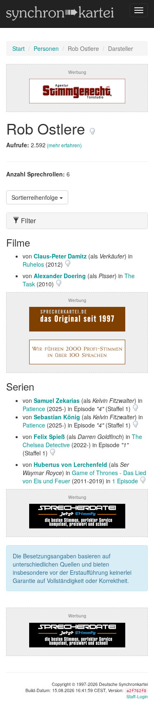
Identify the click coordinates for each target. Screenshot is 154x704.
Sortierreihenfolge (35, 197)
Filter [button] (27, 220)
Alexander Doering (60, 276)
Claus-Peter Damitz (60, 256)
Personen (46, 48)
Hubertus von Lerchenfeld (70, 464)
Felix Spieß (49, 436)
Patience (34, 409)
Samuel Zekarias (57, 400)
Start (18, 48)
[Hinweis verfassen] (92, 128)
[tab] (77, 221)
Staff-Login (137, 696)
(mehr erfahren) (64, 145)
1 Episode (126, 481)
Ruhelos (33, 264)
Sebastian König (57, 417)
